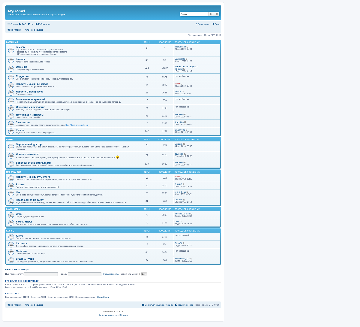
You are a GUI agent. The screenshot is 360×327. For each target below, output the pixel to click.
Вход (8, 269)
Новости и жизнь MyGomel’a (33, 176)
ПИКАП (9, 139)
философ (179, 154)
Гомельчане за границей (30, 99)
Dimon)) (178, 243)
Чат (18, 192)
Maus (177, 84)
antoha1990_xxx (182, 214)
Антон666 (179, 114)
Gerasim (178, 144)
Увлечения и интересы (30, 114)
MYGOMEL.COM (13, 172)
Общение (21, 66)
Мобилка (21, 251)
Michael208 (180, 59)
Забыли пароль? (111, 274)
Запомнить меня (129, 274)
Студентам (22, 76)
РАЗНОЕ (10, 231)
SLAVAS (178, 184)
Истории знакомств (27, 154)
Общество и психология (30, 107)
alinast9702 (180, 130)
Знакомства (23, 122)
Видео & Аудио (25, 258)
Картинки (21, 243)
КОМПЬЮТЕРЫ (13, 209)
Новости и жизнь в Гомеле (32, 84)
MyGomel (16, 11)
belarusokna (180, 47)
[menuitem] (22, 24)
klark (177, 221)
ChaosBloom (103, 297)
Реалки (20, 184)
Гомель (20, 47)
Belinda (178, 91)
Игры (19, 214)
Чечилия (179, 69)
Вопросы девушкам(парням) (33, 162)
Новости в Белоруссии (30, 91)
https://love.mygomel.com (76, 125)
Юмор (19, 235)
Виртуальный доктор (29, 144)
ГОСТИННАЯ (12, 42)
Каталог (20, 59)
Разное (20, 130)
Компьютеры (24, 221)
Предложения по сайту (30, 199)
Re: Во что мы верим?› (186, 66)
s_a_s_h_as (180, 192)
